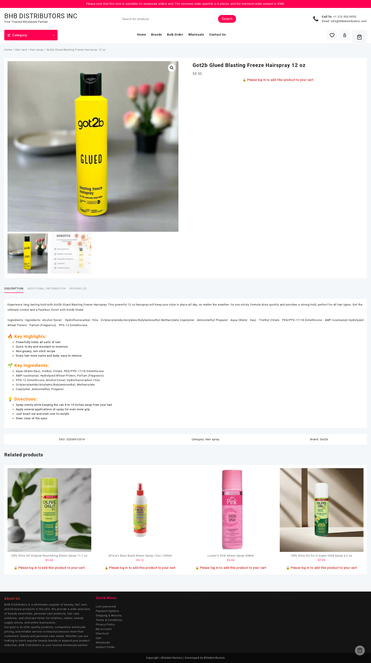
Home (8, 49)
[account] (344, 35)
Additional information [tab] (46, 288)
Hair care (21, 49)
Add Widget (195, 597)
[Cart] (359, 37)
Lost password (106, 606)
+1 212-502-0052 (344, 16)
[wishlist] (332, 35)
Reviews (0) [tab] (78, 288)
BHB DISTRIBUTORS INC (41, 16)
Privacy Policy (105, 624)
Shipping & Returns (109, 615)
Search (227, 19)
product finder (105, 647)
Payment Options (107, 611)
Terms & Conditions (109, 620)
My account (104, 629)
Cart (98, 638)
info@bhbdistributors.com (349, 21)
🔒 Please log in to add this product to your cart (277, 80)
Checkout (102, 633)
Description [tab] (13, 288)
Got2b (324, 439)
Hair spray (37, 49)
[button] (172, 68)
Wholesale (103, 642)
